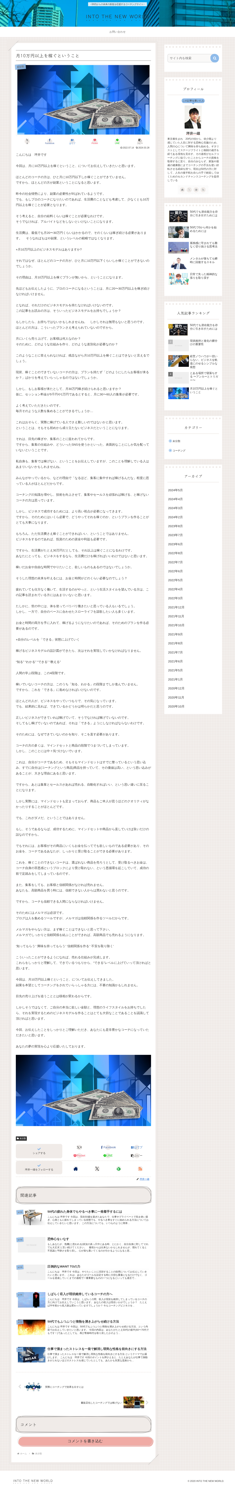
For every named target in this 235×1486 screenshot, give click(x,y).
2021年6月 (175, 661)
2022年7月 (175, 562)
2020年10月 (176, 706)
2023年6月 (175, 544)
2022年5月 (175, 580)
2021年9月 (175, 634)
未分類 (23, 1138)
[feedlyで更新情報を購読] (118, 1168)
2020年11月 (176, 697)
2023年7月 (175, 535)
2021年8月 (175, 643)
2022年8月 (175, 553)
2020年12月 (176, 688)
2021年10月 (176, 625)
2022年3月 (175, 598)
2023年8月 (175, 526)
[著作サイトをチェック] (75, 1168)
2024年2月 (175, 517)
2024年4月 (175, 499)
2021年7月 (175, 652)
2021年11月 (176, 616)
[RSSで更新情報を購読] (140, 1168)
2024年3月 (175, 508)
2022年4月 (175, 589)
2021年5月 (175, 670)
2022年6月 (175, 571)
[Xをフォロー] (97, 1168)
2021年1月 (175, 679)
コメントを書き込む (85, 1441)
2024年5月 (175, 490)
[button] (140, 141)
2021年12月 (176, 607)
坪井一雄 (193, 133)
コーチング (179, 450)
